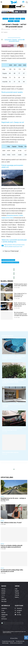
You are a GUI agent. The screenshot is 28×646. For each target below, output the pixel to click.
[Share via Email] (15, 35)
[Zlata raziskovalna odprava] (14, 445)
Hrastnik (12, 18)
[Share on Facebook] (9, 35)
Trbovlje (11, 21)
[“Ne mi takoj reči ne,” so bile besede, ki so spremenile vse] (7, 297)
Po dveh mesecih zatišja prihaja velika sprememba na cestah (12, 570)
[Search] (26, 2)
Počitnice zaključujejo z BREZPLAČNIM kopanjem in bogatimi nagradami (13, 357)
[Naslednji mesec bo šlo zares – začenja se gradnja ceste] (14, 491)
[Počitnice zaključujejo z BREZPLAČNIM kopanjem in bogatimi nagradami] (14, 349)
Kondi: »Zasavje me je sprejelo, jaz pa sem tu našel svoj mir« (20, 304)
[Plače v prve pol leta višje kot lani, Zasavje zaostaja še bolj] (14, 421)
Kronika (17, 18)
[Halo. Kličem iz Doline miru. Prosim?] (14, 514)
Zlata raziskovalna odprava (10, 452)
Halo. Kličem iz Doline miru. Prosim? (11, 522)
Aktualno (5, 18)
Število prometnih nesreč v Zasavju (10, 262)
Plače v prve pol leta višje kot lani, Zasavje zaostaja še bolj (12, 429)
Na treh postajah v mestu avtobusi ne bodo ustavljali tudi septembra (20, 314)
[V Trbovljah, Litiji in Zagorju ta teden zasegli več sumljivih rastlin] (14, 373)
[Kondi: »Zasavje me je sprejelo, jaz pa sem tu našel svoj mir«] (7, 306)
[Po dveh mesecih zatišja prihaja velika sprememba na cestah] (14, 563)
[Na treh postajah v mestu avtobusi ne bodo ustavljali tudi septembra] (7, 316)
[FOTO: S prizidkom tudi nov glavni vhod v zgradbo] (14, 397)
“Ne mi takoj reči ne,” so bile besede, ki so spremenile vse (20, 295)
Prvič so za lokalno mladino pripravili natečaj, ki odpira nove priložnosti (11, 546)
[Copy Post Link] (12, 35)
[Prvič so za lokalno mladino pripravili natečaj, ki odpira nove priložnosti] (14, 538)
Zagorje (17, 21)
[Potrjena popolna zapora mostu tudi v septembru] (7, 287)
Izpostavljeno (7, 477)
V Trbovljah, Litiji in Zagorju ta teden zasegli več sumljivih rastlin (12, 381)
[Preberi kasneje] (26, 638)
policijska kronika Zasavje (8, 260)
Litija (23, 18)
